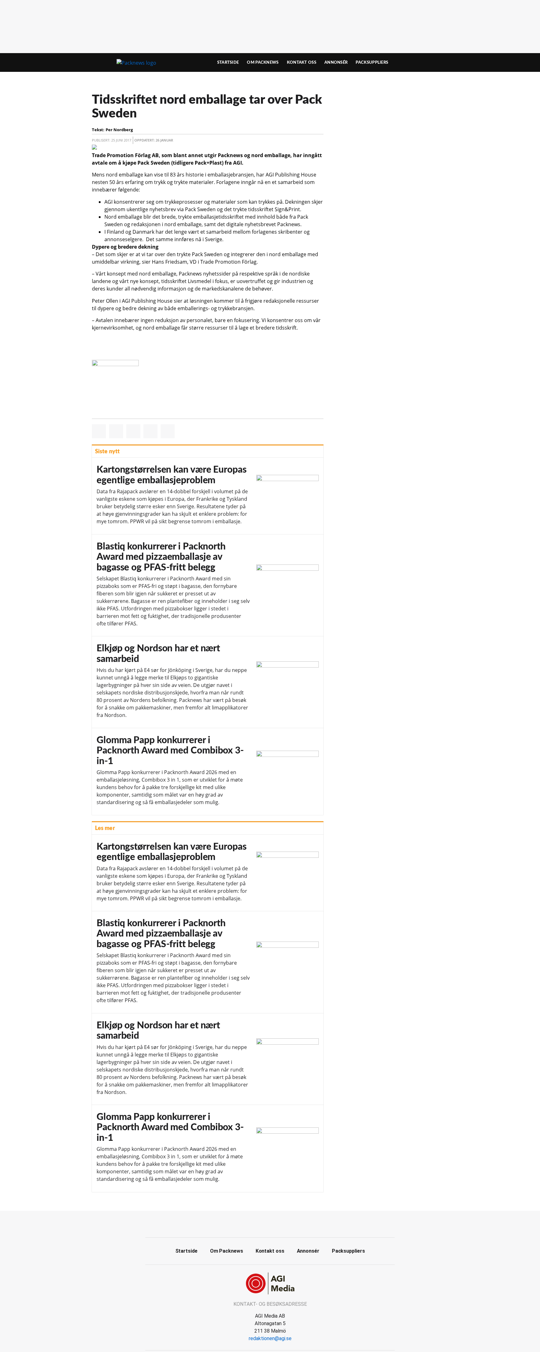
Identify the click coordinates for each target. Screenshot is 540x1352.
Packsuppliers (372, 62)
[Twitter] (277, 1223)
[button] (99, 431)
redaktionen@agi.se (270, 1338)
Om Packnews (262, 62)
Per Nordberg (119, 129)
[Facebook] (263, 1223)
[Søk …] (434, 62)
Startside (228, 62)
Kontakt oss (301, 62)
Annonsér (336, 62)
